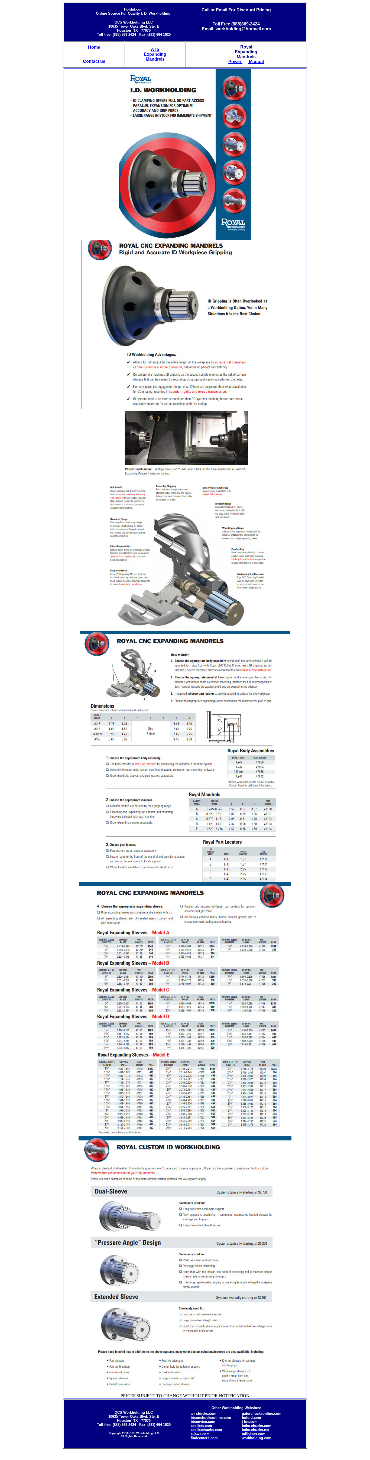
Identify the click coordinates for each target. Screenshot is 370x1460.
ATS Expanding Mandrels (155, 54)
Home (94, 47)
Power (235, 61)
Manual (256, 61)
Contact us (94, 61)
